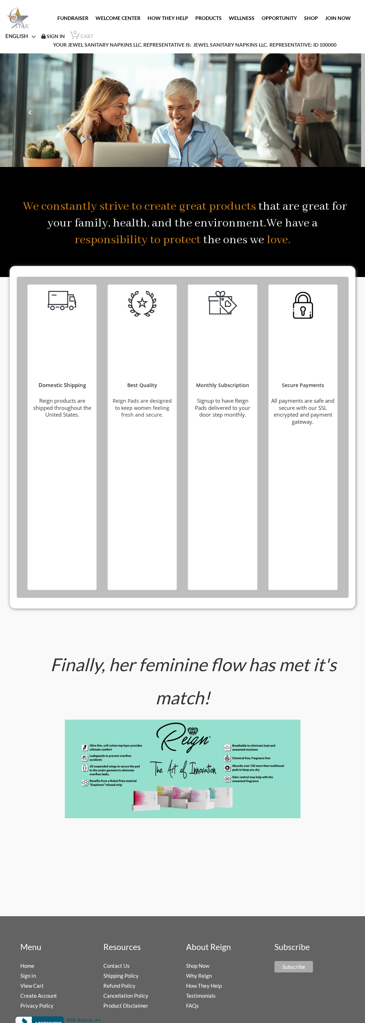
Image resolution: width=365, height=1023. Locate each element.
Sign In (28, 975)
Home (27, 965)
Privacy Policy (36, 1005)
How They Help (204, 985)
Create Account (38, 995)
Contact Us (116, 965)
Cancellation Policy (125, 995)
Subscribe (293, 967)
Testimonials (201, 995)
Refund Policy (119, 985)
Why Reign (199, 975)
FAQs (192, 1005)
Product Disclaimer (125, 1005)
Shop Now (197, 965)
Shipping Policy (121, 975)
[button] (27, 110)
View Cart (32, 985)
